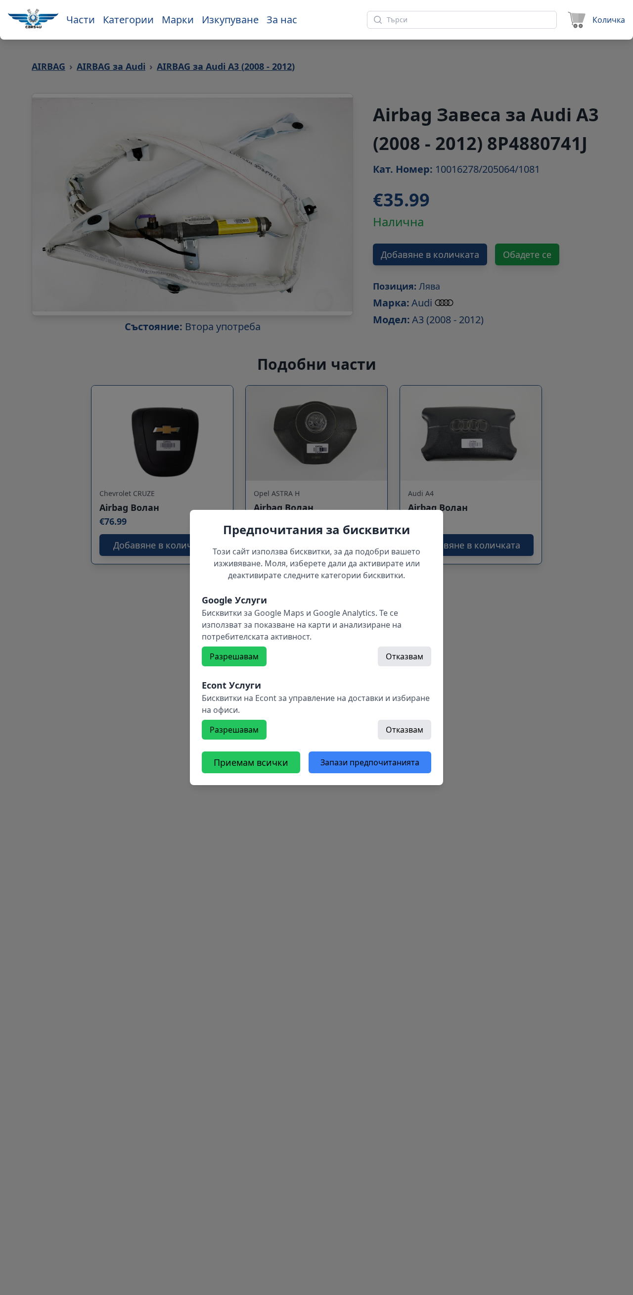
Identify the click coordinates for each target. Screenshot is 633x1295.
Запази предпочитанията (369, 762)
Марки (178, 19)
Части (80, 19)
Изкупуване (230, 19)
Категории (128, 19)
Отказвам (404, 656)
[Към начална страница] (33, 18)
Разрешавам (234, 656)
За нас (282, 19)
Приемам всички (251, 762)
